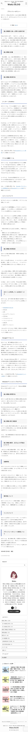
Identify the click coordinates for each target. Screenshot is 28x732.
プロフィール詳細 (14, 611)
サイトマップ (20, 721)
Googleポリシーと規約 (17, 188)
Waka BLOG (14, 4)
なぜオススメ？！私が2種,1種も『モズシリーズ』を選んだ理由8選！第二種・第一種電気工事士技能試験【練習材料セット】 (18, 710)
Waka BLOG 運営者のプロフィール (9, 721)
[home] (15, 608)
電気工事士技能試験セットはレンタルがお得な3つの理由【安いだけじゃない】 (17, 698)
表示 (16, 25)
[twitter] (12, 608)
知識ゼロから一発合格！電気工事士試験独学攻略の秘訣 (14, 725)
